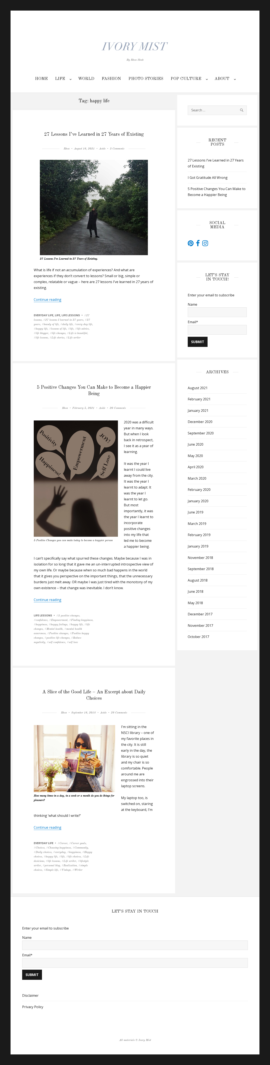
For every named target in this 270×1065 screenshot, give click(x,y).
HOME (41, 79)
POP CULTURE (186, 79)
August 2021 (198, 388)
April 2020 (196, 467)
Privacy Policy (32, 1007)
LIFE (60, 79)
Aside (102, 148)
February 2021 (199, 399)
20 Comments (118, 408)
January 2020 (198, 501)
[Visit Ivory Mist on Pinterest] (190, 244)
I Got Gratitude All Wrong (208, 177)
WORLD (86, 79)
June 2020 (195, 444)
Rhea (67, 148)
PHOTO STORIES (145, 79)
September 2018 (201, 569)
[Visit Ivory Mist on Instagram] (205, 244)
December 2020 (200, 421)
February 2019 (199, 534)
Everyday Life (43, 315)
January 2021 (198, 410)
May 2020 (195, 455)
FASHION (111, 79)
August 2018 (198, 580)
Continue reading (47, 299)
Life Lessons (71, 315)
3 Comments (117, 148)
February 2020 (199, 489)
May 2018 (195, 603)
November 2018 (200, 557)
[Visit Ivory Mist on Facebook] (198, 244)
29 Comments (119, 712)
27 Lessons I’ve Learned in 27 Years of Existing (94, 134)
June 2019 (195, 512)
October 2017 (198, 636)
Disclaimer (30, 995)
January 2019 (198, 546)
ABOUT (222, 79)
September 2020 (201, 433)
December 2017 (200, 614)
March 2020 (197, 478)
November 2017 (200, 625)
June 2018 (195, 591)
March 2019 (197, 523)
